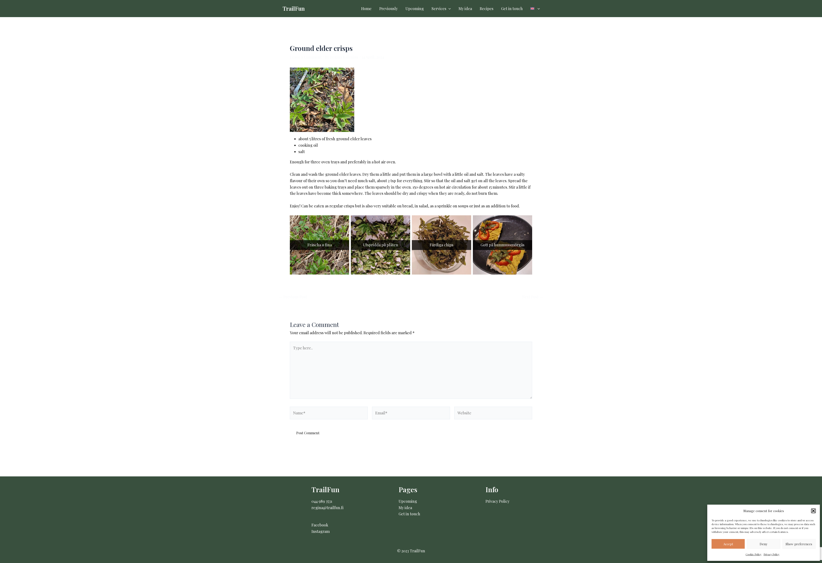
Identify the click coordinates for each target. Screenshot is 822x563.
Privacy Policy (771, 554)
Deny (763, 544)
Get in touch (512, 8)
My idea (465, 8)
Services (439, 8)
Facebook (319, 525)
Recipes (486, 8)
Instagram (320, 531)
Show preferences (799, 544)
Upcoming (414, 8)
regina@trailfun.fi (327, 507)
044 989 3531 (321, 501)
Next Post (532, 297)
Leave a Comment (306, 57)
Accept (728, 544)
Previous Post (293, 297)
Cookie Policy (753, 554)
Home (366, 8)
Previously (388, 8)
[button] (813, 511)
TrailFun (294, 8)
